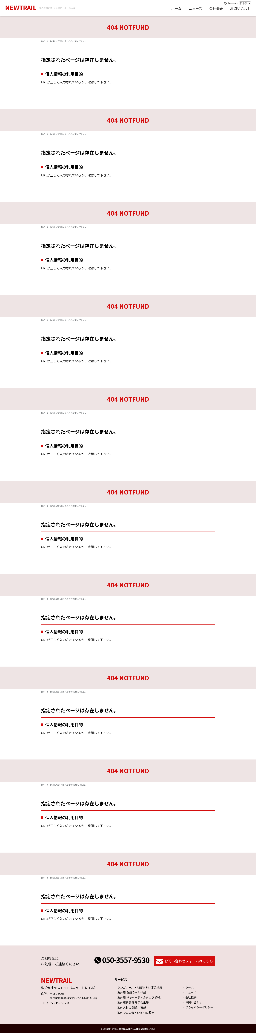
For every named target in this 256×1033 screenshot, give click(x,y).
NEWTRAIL (20, 7)
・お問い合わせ (192, 1002)
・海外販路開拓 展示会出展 (132, 1002)
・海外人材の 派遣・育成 (130, 1007)
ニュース (195, 8)
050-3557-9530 (125, 959)
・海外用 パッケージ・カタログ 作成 (138, 997)
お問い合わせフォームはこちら (188, 961)
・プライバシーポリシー (198, 1007)
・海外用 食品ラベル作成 (130, 992)
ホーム (176, 8)
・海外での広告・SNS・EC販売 (134, 1012)
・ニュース (189, 992)
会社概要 (216, 8)
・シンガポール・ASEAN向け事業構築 (138, 987)
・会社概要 (189, 997)
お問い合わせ (240, 8)
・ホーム (188, 987)
